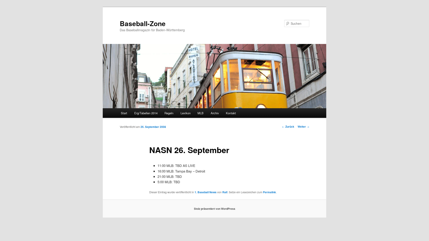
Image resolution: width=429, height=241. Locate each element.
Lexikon (186, 113)
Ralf (224, 192)
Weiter (303, 127)
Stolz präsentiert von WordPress (214, 209)
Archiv (215, 113)
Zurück (288, 127)
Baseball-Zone (143, 23)
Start (124, 113)
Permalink (269, 192)
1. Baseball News (206, 192)
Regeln (168, 113)
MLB (201, 113)
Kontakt (231, 113)
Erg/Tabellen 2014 (146, 113)
